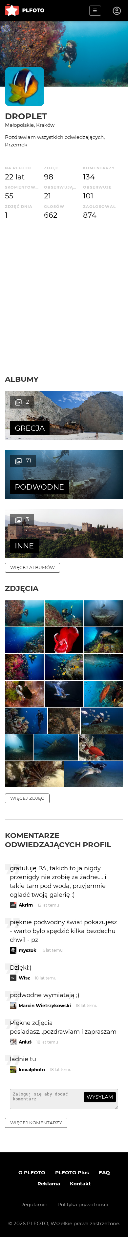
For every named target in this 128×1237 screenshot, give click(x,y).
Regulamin (34, 1204)
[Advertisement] (64, 307)
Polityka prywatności (82, 1204)
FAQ (104, 1172)
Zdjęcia (21, 588)
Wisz (24, 977)
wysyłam (100, 1097)
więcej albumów (32, 567)
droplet (26, 116)
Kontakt (80, 1183)
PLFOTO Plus (72, 1172)
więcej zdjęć (27, 798)
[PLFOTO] (24, 11)
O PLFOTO (31, 1172)
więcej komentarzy (36, 1122)
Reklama (48, 1183)
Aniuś (25, 1042)
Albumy (21, 379)
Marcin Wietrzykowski (45, 1005)
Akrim (26, 905)
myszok (27, 950)
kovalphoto (32, 1069)
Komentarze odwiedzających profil (58, 840)
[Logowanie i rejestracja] (117, 11)
